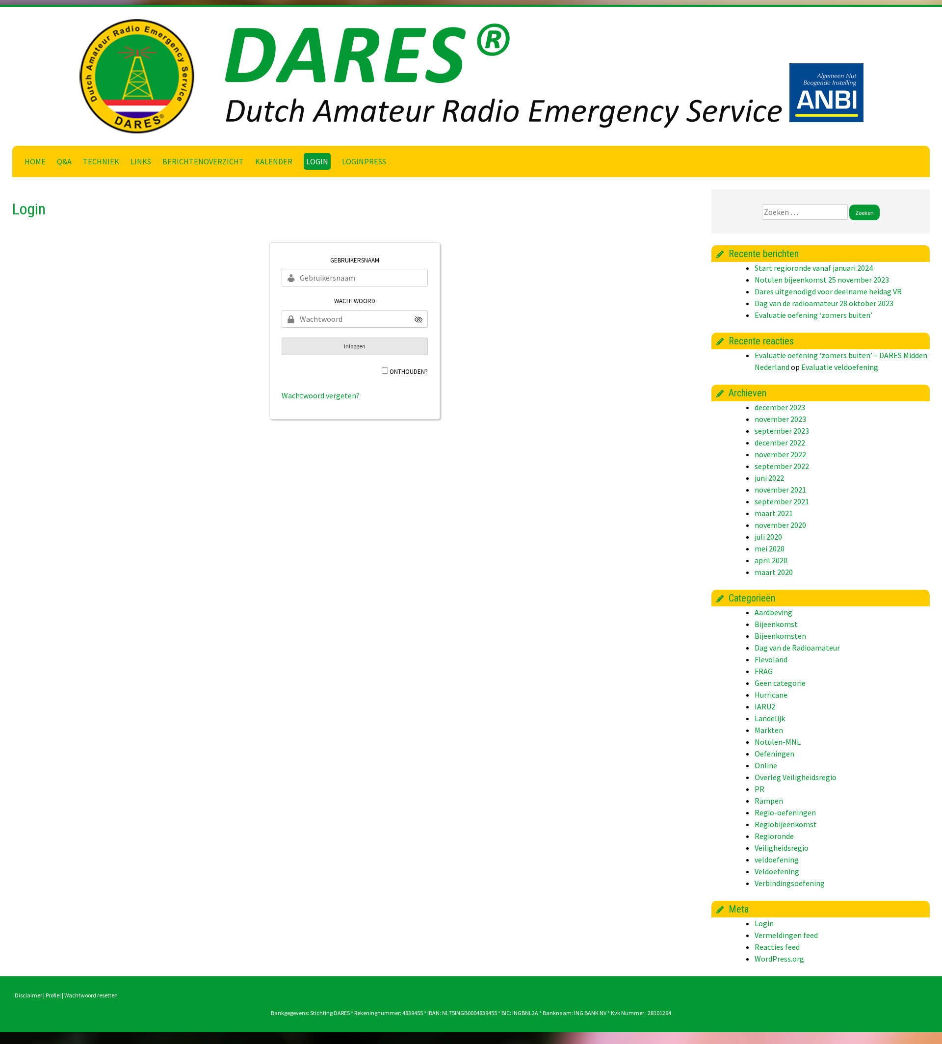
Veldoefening (777, 871)
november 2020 (780, 525)
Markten (769, 730)
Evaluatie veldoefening (839, 367)
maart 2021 (774, 513)
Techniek (101, 161)
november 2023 (780, 419)
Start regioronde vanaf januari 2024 (814, 268)
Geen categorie (780, 683)
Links (141, 161)
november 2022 (780, 454)
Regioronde (774, 836)
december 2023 (780, 407)
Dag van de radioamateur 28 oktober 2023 (824, 303)
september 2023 (782, 431)
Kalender (273, 161)
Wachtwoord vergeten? (321, 395)
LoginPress (364, 161)
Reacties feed (777, 947)
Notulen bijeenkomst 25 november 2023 (822, 280)
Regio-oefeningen (785, 812)
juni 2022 (769, 478)
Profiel (53, 995)
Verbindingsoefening (790, 883)
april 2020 (771, 560)
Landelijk (770, 718)
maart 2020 (774, 572)
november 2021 (780, 490)
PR (759, 789)
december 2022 (780, 442)
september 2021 (782, 501)
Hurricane (771, 695)
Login (317, 161)
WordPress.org (779, 959)
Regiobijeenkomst (786, 824)
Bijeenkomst (776, 624)
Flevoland (771, 659)
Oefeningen (774, 753)
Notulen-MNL (778, 742)
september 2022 (782, 466)
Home (35, 161)
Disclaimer (28, 995)
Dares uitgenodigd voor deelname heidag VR (828, 291)
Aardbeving (773, 612)
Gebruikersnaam (354, 260)
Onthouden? (409, 371)
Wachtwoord (354, 301)
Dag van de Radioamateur (797, 647)
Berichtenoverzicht (203, 161)
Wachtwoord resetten (91, 995)
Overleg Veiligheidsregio (796, 777)
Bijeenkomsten (780, 636)
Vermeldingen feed (786, 935)
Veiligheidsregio (782, 848)
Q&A (64, 161)
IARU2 (765, 706)
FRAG (764, 671)
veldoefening (777, 859)
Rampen (769, 801)
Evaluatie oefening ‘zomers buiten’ (813, 315)
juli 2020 (768, 537)
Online (766, 765)
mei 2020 (770, 548)
